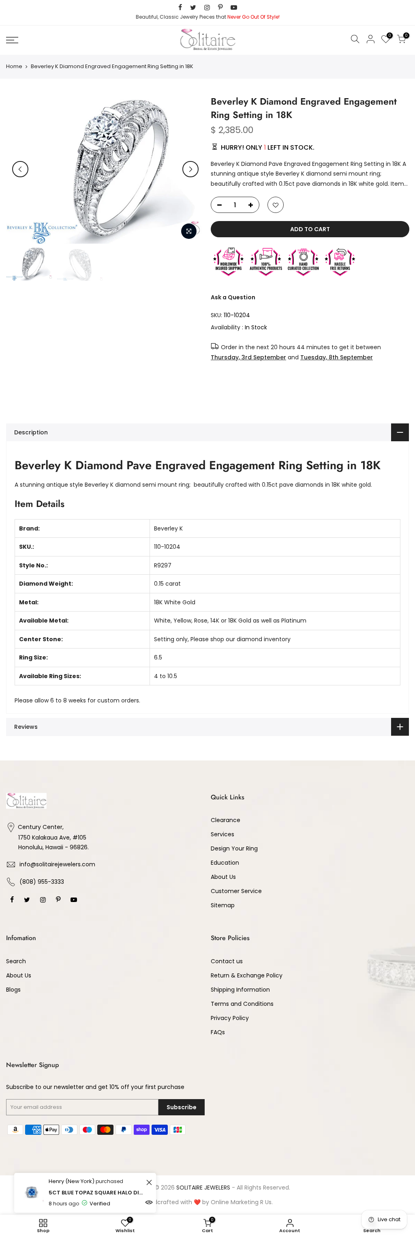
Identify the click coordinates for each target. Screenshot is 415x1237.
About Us (223, 877)
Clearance (225, 820)
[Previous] (20, 169)
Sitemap (223, 905)
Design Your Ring (234, 848)
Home (14, 66)
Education (225, 863)
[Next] (190, 169)
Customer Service (236, 891)
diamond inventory (264, 639)
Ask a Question (233, 297)
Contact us (227, 961)
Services (222, 834)
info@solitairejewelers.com (57, 864)
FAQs (218, 1032)
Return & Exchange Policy (246, 975)
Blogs (13, 990)
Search (16, 961)
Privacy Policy (230, 1018)
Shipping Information (240, 990)
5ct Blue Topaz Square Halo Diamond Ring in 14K (96, 1192)
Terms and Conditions (242, 1004)
